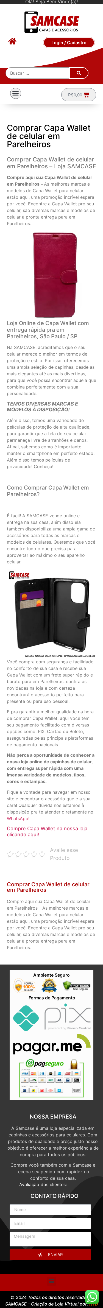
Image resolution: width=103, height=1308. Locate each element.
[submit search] (78, 73)
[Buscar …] (37, 73)
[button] (15, 93)
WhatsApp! (18, 818)
